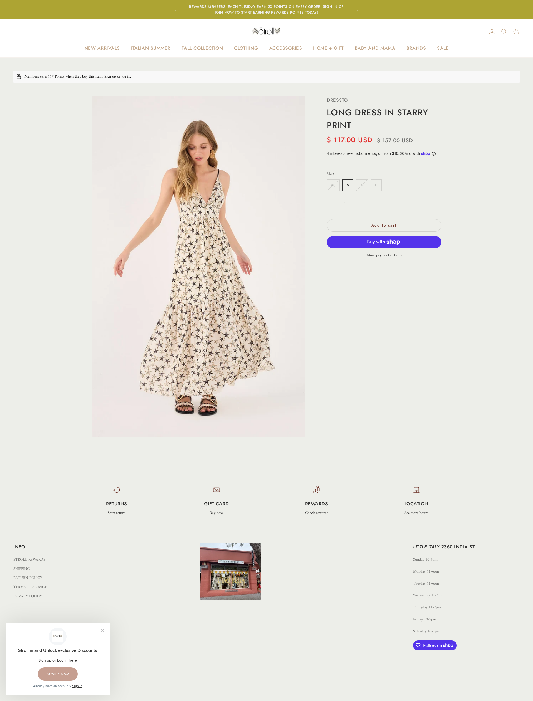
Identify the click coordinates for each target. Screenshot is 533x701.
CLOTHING (246, 48)
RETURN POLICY (27, 578)
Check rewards (316, 512)
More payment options (384, 255)
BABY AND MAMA (375, 48)
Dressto (337, 100)
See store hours (416, 512)
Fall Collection (202, 48)
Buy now (216, 512)
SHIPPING (21, 568)
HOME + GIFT (328, 48)
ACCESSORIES (285, 48)
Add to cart (384, 225)
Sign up (110, 76)
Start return (116, 512)
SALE (443, 48)
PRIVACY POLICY (27, 596)
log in (126, 76)
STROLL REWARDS (29, 559)
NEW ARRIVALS (102, 48)
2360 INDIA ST (458, 546)
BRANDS (416, 48)
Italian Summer (150, 48)
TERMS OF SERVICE (30, 587)
